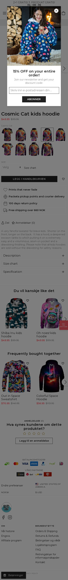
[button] (34, 290)
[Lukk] (56, 11)
